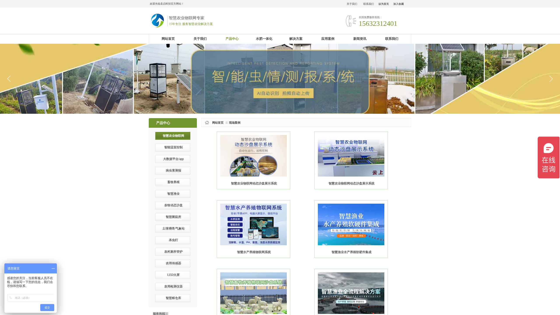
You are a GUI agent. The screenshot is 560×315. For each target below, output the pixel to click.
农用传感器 (173, 263)
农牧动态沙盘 (173, 205)
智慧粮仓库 (173, 298)
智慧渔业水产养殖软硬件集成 (351, 252)
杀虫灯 (173, 240)
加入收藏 (398, 3)
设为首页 (383, 3)
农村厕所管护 (173, 251)
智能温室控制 (173, 147)
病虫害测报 (173, 170)
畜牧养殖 (173, 182)
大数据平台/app (173, 159)
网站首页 (218, 122)
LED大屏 (173, 274)
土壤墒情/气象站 (173, 228)
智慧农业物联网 (173, 135)
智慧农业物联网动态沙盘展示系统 (254, 183)
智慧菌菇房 (173, 217)
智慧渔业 (173, 193)
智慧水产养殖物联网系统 (254, 252)
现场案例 (234, 122)
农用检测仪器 (173, 286)
